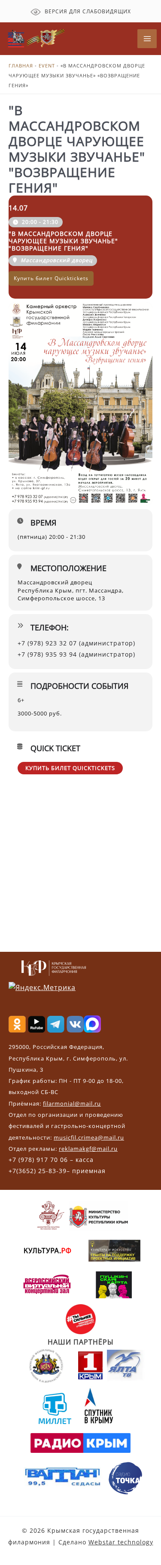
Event (47, 65)
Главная (21, 65)
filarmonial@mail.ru (72, 1103)
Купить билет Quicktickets (70, 768)
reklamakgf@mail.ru (88, 1148)
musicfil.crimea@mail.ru (89, 1137)
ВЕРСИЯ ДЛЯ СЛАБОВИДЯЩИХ (87, 11)
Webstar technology (120, 1542)
